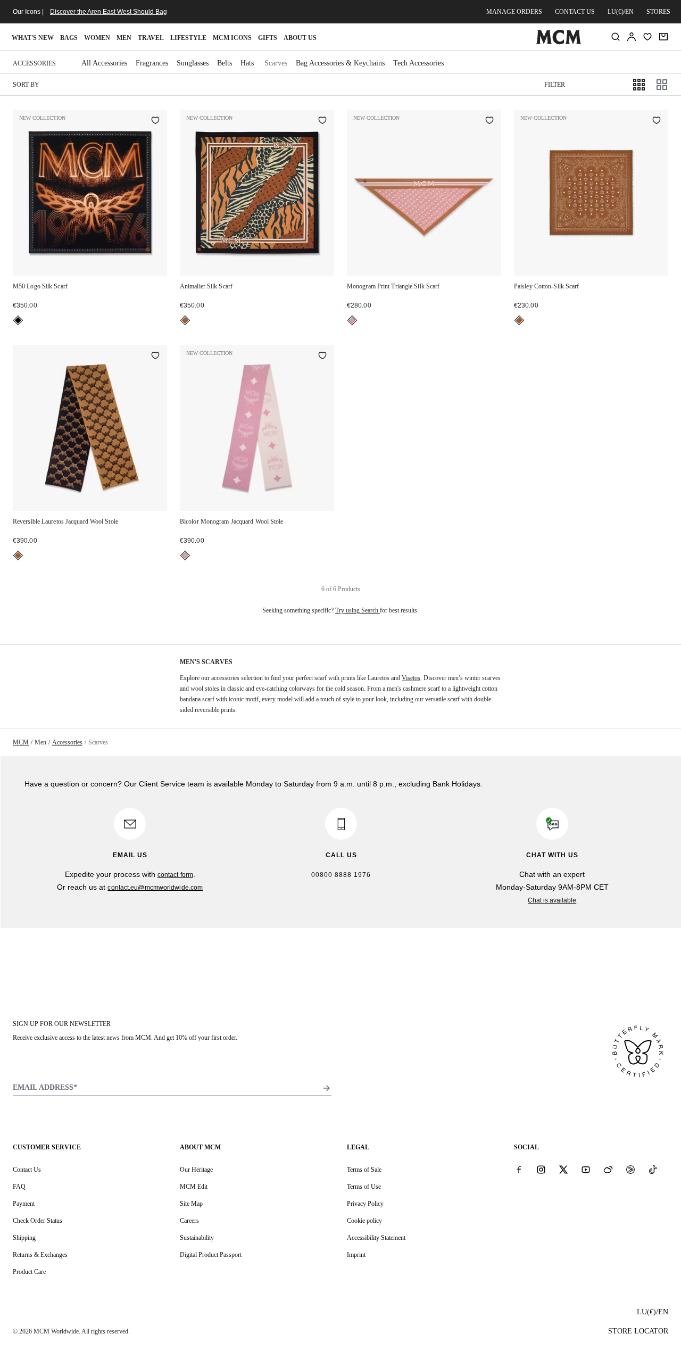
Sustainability (197, 1237)
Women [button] (97, 38)
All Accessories (104, 63)
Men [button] (124, 38)
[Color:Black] (18, 320)
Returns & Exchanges (40, 1254)
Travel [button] (151, 38)
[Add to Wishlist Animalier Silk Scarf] (322, 121)
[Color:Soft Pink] (352, 320)
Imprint (356, 1254)
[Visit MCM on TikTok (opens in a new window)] (653, 1169)
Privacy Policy (365, 1203)
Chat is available (552, 900)
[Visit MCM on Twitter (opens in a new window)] (563, 1169)
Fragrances (152, 63)
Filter (554, 84)
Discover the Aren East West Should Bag (108, 11)
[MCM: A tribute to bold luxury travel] (558, 42)
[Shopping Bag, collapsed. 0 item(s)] (663, 37)
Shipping (24, 1237)
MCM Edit (193, 1186)
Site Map (191, 1203)
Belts (224, 63)
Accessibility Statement (376, 1237)
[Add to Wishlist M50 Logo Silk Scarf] (155, 121)
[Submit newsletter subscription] (326, 1088)
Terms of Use (364, 1186)
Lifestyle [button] (188, 38)
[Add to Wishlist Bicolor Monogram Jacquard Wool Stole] (322, 356)
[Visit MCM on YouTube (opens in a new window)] (586, 1169)
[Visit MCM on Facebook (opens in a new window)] (519, 1169)
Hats (247, 63)
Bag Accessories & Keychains (340, 63)
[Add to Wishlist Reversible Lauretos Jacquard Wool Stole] (155, 356)
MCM (21, 742)
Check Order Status (37, 1220)
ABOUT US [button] (300, 38)
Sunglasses (193, 63)
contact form (175, 875)
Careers (189, 1220)
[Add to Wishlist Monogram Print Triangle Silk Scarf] (489, 121)
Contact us (575, 11)
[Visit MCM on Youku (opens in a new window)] (630, 1169)
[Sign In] (631, 37)
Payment (24, 1203)
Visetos (411, 678)
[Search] (615, 37)
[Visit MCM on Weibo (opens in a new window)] (608, 1169)
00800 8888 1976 (341, 875)
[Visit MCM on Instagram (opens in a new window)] (541, 1169)
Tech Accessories (418, 63)
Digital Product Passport (211, 1254)
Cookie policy (364, 1220)
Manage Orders (514, 11)
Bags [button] (69, 38)
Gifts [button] (267, 38)
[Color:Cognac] (185, 320)
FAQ (19, 1186)
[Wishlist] (647, 37)
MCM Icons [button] (232, 38)
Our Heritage (196, 1169)
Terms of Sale (364, 1169)
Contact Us (27, 1169)
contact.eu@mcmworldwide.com (155, 887)
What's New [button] (33, 38)
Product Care (29, 1271)
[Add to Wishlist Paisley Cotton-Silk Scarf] (656, 121)
